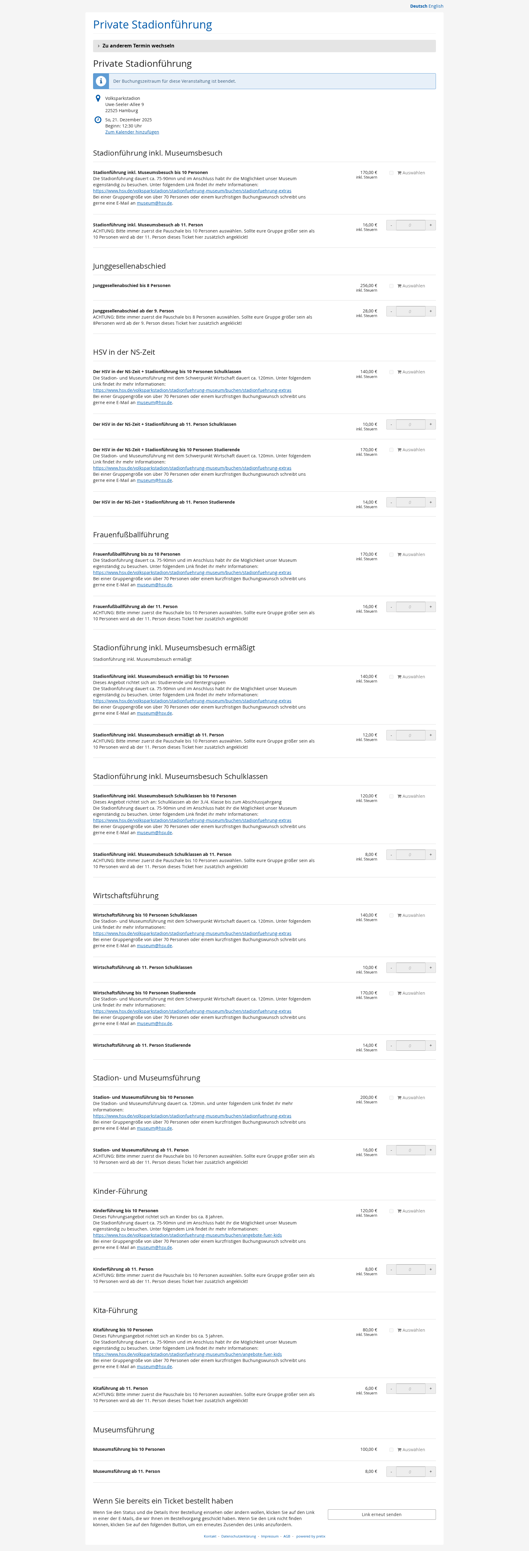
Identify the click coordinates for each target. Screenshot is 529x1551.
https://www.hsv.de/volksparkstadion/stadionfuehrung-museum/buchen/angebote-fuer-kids (187, 1235)
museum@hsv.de (154, 203)
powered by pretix (310, 1536)
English (436, 6)
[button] (264, 46)
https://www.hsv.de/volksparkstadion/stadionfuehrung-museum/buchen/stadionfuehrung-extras (192, 191)
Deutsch (418, 6)
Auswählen (413, 173)
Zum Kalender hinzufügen (132, 132)
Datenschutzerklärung (238, 1536)
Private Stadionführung (152, 24)
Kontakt (210, 1536)
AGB (286, 1536)
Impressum (270, 1536)
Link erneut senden (382, 1514)
